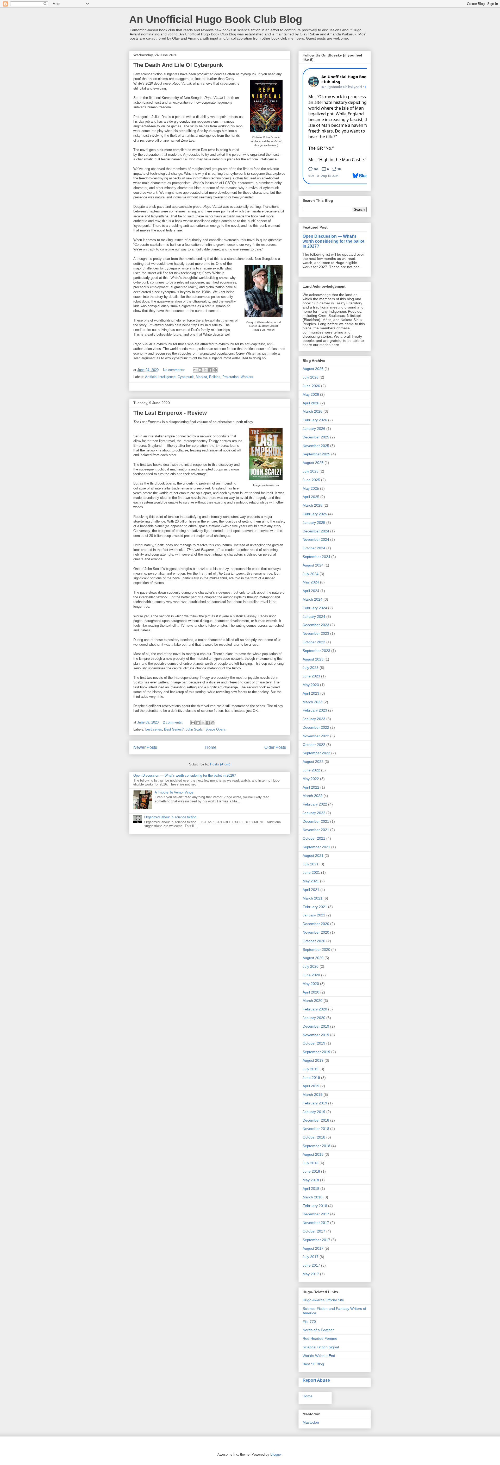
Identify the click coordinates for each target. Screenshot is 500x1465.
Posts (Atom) (220, 764)
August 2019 (313, 1060)
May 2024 (311, 582)
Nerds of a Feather (318, 1330)
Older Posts (275, 747)
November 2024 (316, 539)
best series (153, 729)
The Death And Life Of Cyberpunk (178, 65)
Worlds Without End (319, 1356)
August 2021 (313, 855)
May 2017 (311, 1274)
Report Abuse (316, 1380)
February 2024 (315, 608)
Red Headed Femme (320, 1338)
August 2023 (313, 659)
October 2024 (314, 548)
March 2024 (312, 599)
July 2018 (310, 1163)
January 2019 (314, 1112)
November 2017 (316, 1223)
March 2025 (312, 505)
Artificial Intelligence (160, 377)
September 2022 (316, 753)
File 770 (309, 1321)
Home (210, 747)
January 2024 (314, 616)
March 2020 (312, 1000)
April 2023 (311, 693)
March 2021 (312, 898)
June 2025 (311, 480)
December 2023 (316, 625)
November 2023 (316, 633)
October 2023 (314, 642)
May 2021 (311, 881)
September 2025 (316, 454)
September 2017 (316, 1240)
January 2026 (314, 428)
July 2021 (310, 864)
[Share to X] (205, 370)
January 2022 (314, 813)
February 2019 (315, 1103)
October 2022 (314, 745)
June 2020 (311, 975)
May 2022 (311, 779)
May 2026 (311, 394)
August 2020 (313, 958)
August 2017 (313, 1248)
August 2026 (313, 369)
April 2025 (311, 497)
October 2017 (314, 1231)
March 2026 (312, 411)
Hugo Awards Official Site (323, 1300)
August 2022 (313, 761)
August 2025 (313, 463)
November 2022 (316, 736)
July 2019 (310, 1069)
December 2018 (316, 1120)
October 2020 (314, 941)
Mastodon (311, 1422)
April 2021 (311, 890)
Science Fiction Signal (321, 1347)
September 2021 (316, 847)
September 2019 (316, 1052)
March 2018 (312, 1197)
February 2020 (315, 1009)
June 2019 (311, 1078)
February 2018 (315, 1206)
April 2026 (311, 403)
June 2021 (311, 872)
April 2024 (311, 591)
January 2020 (314, 1018)
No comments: (174, 370)
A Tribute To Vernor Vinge (174, 792)
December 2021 (316, 821)
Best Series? (174, 729)
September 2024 (316, 557)
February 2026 (315, 420)
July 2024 (310, 574)
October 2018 (314, 1137)
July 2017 (310, 1257)
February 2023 (315, 710)
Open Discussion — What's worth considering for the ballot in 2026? (184, 775)
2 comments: (173, 722)
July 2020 (310, 966)
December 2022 (316, 727)
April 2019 (311, 1086)
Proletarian (230, 377)
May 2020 (311, 984)
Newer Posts (145, 747)
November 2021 (316, 830)
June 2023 (311, 676)
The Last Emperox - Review (170, 413)
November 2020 (316, 932)
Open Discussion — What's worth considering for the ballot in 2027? (333, 241)
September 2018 (316, 1146)
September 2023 (316, 651)
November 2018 (316, 1129)
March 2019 (312, 1094)
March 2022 (312, 796)
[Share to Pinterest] (215, 370)
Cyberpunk (186, 377)
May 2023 (311, 685)
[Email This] (195, 370)
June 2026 (311, 386)
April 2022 (311, 787)
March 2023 (312, 702)
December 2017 (316, 1214)
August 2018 (313, 1154)
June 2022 (311, 770)
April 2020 (311, 992)
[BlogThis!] (200, 370)
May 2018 (311, 1180)
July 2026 (310, 377)
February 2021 (315, 907)
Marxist (201, 377)
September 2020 (316, 949)
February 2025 (315, 514)
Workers (247, 377)
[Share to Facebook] (210, 370)
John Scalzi (194, 729)
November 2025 (316, 446)
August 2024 (313, 565)
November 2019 (316, 1035)
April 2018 (311, 1188)
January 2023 (314, 719)
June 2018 (311, 1171)
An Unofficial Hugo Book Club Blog (215, 19)
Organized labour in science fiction (170, 817)
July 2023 (310, 667)
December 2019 (316, 1026)
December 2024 (316, 531)
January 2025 (314, 522)
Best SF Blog (313, 1364)
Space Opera (215, 729)
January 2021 (314, 915)
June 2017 (311, 1265)
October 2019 (314, 1043)
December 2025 (316, 437)
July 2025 (310, 471)
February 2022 (315, 804)
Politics (214, 377)
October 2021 (314, 838)
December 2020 (316, 924)
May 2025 (311, 488)
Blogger (276, 1454)
